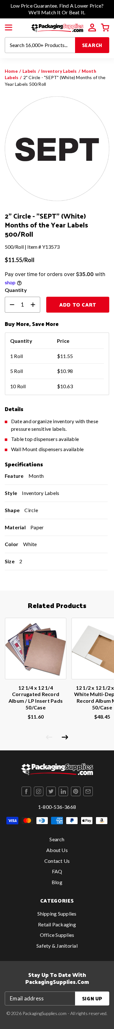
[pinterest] (75, 791)
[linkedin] (63, 791)
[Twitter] (51, 791)
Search (92, 45)
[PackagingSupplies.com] (57, 27)
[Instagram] (38, 791)
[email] (88, 791)
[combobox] (40, 45)
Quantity (16, 290)
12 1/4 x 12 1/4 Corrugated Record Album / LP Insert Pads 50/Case (36, 697)
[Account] (92, 27)
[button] (8, 27)
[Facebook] (26, 791)
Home (11, 71)
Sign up (92, 998)
